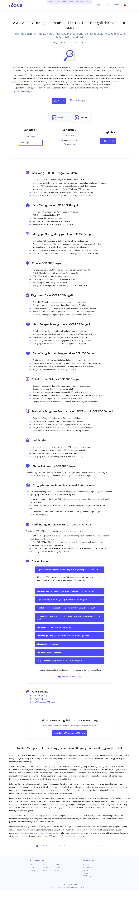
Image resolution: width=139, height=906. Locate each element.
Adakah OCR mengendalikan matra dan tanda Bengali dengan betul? (69, 591)
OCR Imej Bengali (41, 696)
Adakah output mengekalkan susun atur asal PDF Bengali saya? (69, 635)
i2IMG (57, 2)
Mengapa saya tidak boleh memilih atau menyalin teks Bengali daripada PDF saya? (69, 617)
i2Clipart (57, 867)
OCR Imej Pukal (40, 699)
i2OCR (64, 2)
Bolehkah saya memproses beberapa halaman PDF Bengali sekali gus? (69, 608)
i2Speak (32, 871)
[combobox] (31, 143)
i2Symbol (45, 867)
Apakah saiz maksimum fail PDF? (69, 652)
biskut (76, 884)
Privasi (63, 884)
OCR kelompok (79, 101)
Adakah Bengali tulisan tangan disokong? (69, 627)
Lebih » (87, 2)
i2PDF (51, 2)
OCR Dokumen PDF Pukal (44, 702)
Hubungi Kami (87, 867)
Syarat (70, 884)
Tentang (86, 865)
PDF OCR (86, 873)
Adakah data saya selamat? (69, 644)
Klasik (69, 144)
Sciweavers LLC (76, 887)
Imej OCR (86, 870)
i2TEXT (71, 2)
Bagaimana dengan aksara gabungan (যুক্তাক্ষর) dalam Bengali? (69, 599)
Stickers (57, 871)
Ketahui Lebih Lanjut (23, 91)
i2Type (45, 871)
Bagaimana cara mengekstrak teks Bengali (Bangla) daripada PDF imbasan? (69, 569)
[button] (98, 5)
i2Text (32, 867)
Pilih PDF (110, 141)
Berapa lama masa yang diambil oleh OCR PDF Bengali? (69, 660)
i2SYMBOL (79, 2)
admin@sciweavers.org (71, 677)
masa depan (69, 140)
